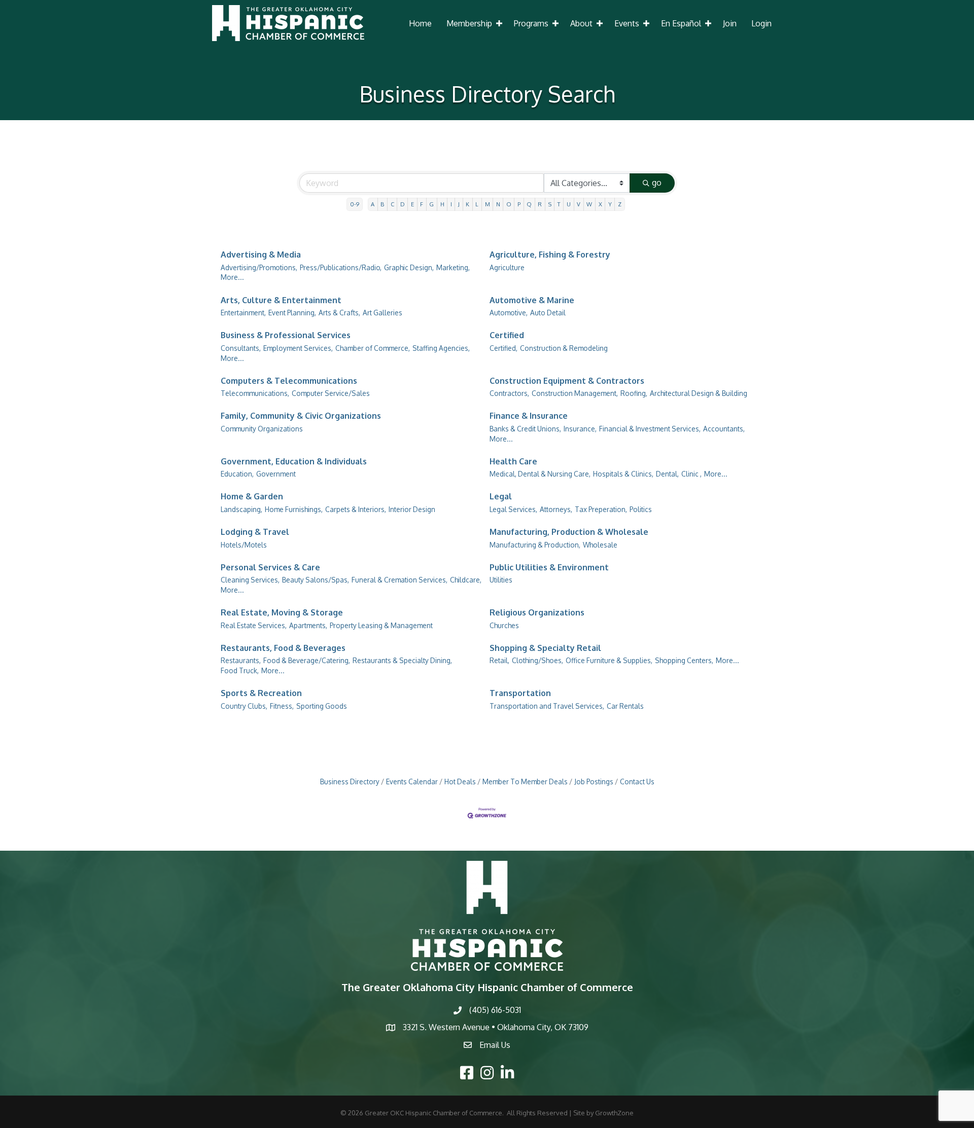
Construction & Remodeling (564, 348)
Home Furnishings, (294, 509)
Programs (531, 23)
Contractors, (509, 393)
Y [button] (610, 204)
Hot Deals (460, 781)
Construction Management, (575, 393)
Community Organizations (262, 428)
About (581, 23)
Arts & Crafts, (339, 312)
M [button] (487, 204)
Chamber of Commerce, (372, 348)
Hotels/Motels (244, 544)
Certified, (503, 348)
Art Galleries (382, 312)
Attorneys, (556, 509)
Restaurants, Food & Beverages (283, 648)
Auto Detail (548, 312)
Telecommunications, (255, 393)
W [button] (589, 204)
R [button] (540, 204)
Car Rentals (625, 706)
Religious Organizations (537, 612)
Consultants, (241, 348)
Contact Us (637, 781)
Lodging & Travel (255, 532)
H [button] (442, 204)
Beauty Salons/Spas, (315, 579)
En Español (681, 23)
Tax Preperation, (601, 509)
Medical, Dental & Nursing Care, (540, 473)
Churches (504, 625)
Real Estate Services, (254, 625)
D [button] (402, 204)
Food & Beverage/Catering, (306, 660)
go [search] (657, 182)
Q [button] (529, 204)
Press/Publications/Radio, (340, 267)
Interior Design (412, 509)
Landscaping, (241, 509)
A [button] (372, 204)
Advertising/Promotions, (259, 267)
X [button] (600, 204)
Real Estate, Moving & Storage (282, 612)
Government (276, 473)
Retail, (499, 660)
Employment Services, (298, 348)
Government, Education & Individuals (294, 461)
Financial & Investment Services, (650, 428)
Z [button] (619, 204)
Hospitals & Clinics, (623, 473)
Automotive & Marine (532, 300)
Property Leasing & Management (381, 625)
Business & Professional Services (286, 335)
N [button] (498, 204)
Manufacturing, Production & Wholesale (569, 532)
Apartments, (308, 625)
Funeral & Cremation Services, (399, 579)
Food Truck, (240, 670)
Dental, (667, 473)
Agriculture (507, 267)
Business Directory (349, 781)
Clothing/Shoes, (537, 660)
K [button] (467, 204)
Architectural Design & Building (698, 393)
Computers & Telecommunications (289, 381)
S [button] (549, 204)
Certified (507, 335)
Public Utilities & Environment (549, 567)
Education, (237, 473)
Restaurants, (241, 660)
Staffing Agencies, (441, 348)
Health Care (513, 461)
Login (761, 23)
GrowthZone (614, 1113)
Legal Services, (513, 509)
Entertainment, (243, 312)
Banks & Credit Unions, (525, 428)
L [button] (476, 204)
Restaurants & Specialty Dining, (402, 660)
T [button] (559, 204)
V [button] (578, 204)
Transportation (520, 693)
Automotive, (509, 312)
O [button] (508, 204)
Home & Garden (252, 496)
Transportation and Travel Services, (547, 706)
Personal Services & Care (270, 567)
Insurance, (580, 428)
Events (626, 23)
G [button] (431, 204)
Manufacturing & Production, (535, 544)
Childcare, (465, 579)
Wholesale (600, 544)
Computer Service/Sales (331, 393)
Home (420, 23)
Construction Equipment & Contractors (567, 381)
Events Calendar (412, 781)
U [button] (569, 204)
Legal (501, 496)
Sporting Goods (321, 706)
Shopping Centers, (684, 660)
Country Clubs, (244, 706)
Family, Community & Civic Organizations (301, 416)
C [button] (392, 204)
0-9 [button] (354, 204)
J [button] (459, 204)
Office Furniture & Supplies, (609, 660)
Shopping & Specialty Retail (545, 648)
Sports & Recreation (261, 693)
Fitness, (282, 706)
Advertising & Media (261, 254)
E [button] (412, 204)
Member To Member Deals (525, 781)
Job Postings (593, 781)
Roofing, (633, 393)
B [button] (382, 204)
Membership (469, 23)
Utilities (501, 579)
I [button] (451, 204)
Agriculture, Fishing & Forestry (550, 254)
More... (232, 277)
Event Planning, (292, 312)
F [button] (421, 204)
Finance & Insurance (529, 416)
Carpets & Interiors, (355, 509)
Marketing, (453, 267)
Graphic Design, (409, 267)
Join (730, 23)
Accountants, (724, 428)
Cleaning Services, (250, 579)
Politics (641, 509)
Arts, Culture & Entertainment (281, 300)
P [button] (518, 204)
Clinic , (691, 473)
